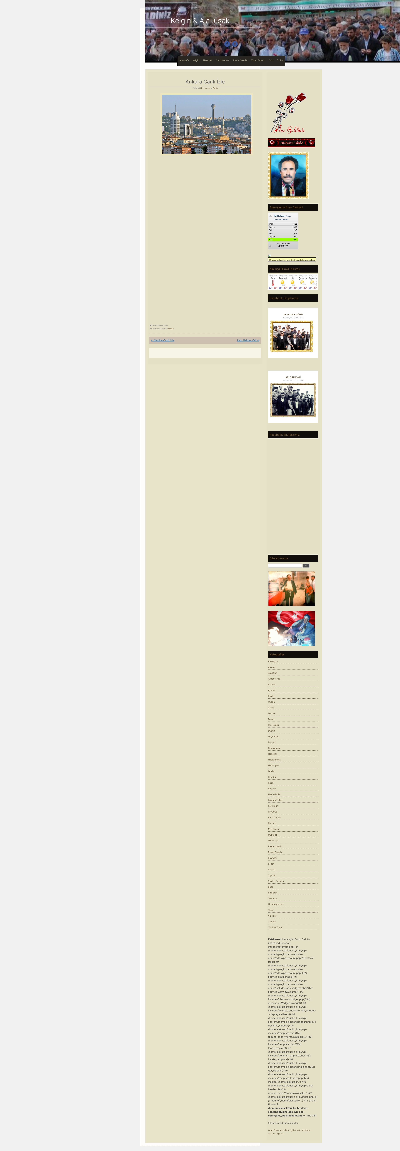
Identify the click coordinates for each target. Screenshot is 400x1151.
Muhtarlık (273, 834)
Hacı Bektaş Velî (248, 340)
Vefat (270, 910)
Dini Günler (273, 725)
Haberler (272, 753)
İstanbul (272, 777)
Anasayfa (184, 60)
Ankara (171, 328)
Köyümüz (273, 811)
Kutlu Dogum (274, 817)
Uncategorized (275, 904)
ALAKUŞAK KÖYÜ (293, 314)
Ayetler (271, 690)
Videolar (272, 915)
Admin (215, 88)
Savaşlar (272, 858)
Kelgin (196, 60)
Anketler (272, 673)
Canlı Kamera (222, 60)
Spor (270, 886)
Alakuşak (207, 60)
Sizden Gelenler (276, 881)
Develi (271, 719)
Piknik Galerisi (275, 846)
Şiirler (271, 863)
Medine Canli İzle (162, 340)
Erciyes (271, 742)
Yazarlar (272, 921)
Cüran (271, 707)
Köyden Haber (275, 800)
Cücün (271, 701)
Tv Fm (280, 60)
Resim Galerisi (240, 60)
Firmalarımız (274, 748)
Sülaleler (272, 892)
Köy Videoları (274, 794)
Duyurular (273, 736)
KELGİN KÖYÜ (293, 377)
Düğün (271, 730)
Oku (271, 60)
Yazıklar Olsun (275, 927)
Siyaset (272, 875)
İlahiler (271, 771)
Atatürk (272, 684)
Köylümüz (273, 806)
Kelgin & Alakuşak (200, 20)
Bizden (271, 696)
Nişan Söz (273, 840)
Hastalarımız (274, 759)
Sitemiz (272, 869)
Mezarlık (272, 823)
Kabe (270, 782)
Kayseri (272, 788)
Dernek (271, 713)
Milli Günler (273, 829)
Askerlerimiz (274, 678)
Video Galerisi (258, 60)
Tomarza (272, 898)
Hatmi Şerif (273, 765)
